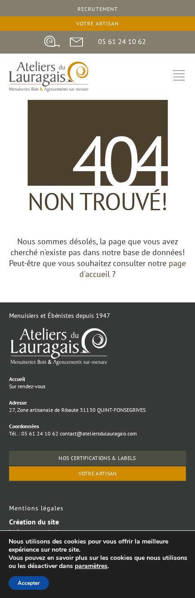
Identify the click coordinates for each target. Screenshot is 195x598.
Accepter (29, 583)
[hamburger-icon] (179, 76)
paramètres (91, 566)
